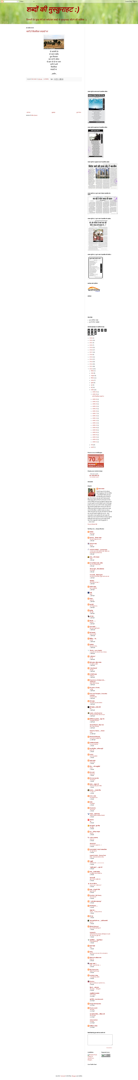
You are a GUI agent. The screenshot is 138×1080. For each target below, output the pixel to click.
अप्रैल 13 (94, 420)
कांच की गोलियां (93, 1015)
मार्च (92, 445)
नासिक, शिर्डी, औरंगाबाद (94, 683)
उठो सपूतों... (92, 827)
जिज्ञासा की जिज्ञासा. (95, 736)
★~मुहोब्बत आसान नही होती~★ (96, 873)
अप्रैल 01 (94, 442)
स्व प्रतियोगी (92, 803)
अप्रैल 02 (94, 439)
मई (91, 387)
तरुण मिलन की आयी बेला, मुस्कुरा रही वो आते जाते (99, 576)
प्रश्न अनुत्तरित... (93, 994)
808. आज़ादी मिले (93, 588)
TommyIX (62, 1076)
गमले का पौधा (92, 762)
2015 (91, 357)
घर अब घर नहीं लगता (94, 744)
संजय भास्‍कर (101, 488)
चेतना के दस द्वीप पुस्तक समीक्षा (96, 785)
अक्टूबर (93, 375)
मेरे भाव (91, 916)
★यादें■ (91, 689)
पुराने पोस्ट (78, 112)
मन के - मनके (93, 796)
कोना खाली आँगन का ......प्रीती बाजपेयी (98, 920)
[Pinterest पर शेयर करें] (62, 79)
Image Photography (95, 1003)
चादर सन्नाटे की (93, 897)
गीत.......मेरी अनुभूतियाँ (95, 766)
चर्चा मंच (92, 820)
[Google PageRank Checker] (105, 1056)
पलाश (91, 802)
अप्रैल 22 (94, 406)
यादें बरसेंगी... (92, 1009)
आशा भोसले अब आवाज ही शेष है (96, 702)
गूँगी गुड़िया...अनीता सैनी (95, 707)
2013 (91, 361)
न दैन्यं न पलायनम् (94, 837)
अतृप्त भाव (92, 600)
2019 (91, 347)
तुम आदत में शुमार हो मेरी (94, 628)
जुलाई (92, 382)
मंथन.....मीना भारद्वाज (94, 557)
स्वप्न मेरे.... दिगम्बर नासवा (95, 537)
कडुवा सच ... (93, 910)
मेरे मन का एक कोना (94, 778)
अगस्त (92, 380)
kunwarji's (93, 932)
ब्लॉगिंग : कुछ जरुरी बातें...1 (95, 965)
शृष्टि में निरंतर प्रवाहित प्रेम (95, 879)
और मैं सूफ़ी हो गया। (94, 606)
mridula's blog (94, 975)
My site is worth (94, 473)
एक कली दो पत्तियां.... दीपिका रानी (97, 1014)
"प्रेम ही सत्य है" (93, 668)
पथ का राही (92, 877)
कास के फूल (92, 533)
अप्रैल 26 (94, 399)
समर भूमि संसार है (93, 851)
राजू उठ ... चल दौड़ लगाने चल (96, 911)
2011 (91, 366)
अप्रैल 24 (94, 401)
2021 (91, 342)
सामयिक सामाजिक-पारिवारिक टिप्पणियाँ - (97, 815)
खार (90, 708)
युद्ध (90, 821)
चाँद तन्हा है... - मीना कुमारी (95, 989)
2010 (91, 369)
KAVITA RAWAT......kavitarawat (98, 549)
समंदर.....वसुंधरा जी (94, 784)
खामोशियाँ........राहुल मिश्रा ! (96, 940)
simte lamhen (94, 1020)
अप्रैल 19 (94, 411)
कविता (91, 594)
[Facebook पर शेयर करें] (61, 79)
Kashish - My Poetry (95, 895)
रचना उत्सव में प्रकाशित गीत (95, 738)
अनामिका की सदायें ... (94, 742)
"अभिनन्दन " (93, 656)
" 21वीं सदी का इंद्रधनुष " (96, 901)
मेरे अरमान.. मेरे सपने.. (95, 687)
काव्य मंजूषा (92, 946)
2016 (91, 354)
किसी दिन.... (92, 622)
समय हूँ (91, 545)
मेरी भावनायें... (93, 632)
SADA (91, 754)
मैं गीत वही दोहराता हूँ (94, 941)
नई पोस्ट (28, 112)
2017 (91, 352)
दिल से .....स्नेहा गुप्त (94, 987)
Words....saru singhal (96, 650)
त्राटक (91, 768)
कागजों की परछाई (93, 696)
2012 (91, 364)
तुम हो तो (91, 922)
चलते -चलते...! (93, 963)
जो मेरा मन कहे (93, 543)
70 (92, 459)
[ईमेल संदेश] (51, 79)
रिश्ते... (91, 947)
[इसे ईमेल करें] (55, 79)
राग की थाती (92, 570)
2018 (91, 350)
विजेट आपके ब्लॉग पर (109, 1047)
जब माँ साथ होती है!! (93, 756)
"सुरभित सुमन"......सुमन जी (96, 867)
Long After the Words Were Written (98, 652)
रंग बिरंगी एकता (93, 674)
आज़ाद (91, 732)
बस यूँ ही (91, 604)
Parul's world (93, 1008)
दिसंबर (92, 371)
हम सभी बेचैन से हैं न (94, 797)
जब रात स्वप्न (92, 809)
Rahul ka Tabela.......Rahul (97, 731)
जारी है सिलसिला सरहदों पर (37, 31)
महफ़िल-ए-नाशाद (93, 1026)
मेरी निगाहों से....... (94, 906)
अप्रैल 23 (94, 404)
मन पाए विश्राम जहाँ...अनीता (96, 563)
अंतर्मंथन (92, 644)
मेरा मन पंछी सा (93, 883)
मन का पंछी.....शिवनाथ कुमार (96, 575)
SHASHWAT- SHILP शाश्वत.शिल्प (98, 849)
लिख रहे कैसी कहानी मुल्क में (95, 928)
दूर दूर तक (92, 750)
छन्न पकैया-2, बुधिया (94, 664)
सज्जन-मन (92, 839)
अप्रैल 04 (94, 437)
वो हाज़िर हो (92, 675)
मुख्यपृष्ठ (53, 112)
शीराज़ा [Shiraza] (94, 926)
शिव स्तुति (91, 612)
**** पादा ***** (93, 791)
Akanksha (93, 808)
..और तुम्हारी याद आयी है (94, 977)
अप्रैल (92, 389)
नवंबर (92, 373)
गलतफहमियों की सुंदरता (94, 720)
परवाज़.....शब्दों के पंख (95, 814)
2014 (91, 359)
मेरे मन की (92, 772)
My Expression (94, 969)
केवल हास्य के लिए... (94, 646)
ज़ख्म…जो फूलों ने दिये (95, 889)
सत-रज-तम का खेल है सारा (95, 564)
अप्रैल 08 (94, 430)
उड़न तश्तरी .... (93, 626)
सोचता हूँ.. (92, 833)
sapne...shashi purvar (96, 713)
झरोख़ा (91, 610)
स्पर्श (91, 592)
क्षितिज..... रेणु (93, 638)
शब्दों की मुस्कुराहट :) (52, 9)
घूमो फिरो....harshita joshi (96, 999)
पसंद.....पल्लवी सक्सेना (95, 871)
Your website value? (94, 477)
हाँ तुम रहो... (92, 959)
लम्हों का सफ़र (93, 586)
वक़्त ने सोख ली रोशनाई (94, 726)
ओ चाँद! (91, 640)
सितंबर (92, 378)
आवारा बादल (92, 760)
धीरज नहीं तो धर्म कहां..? (94, 582)
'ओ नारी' (91, 658)
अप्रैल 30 (94, 392)
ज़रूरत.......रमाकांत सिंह (95, 790)
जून (92, 385)
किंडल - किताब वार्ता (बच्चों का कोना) (97, 857)
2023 (91, 338)
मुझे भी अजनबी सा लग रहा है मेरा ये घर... (98, 983)
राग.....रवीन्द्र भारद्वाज (95, 831)
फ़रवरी (92, 447)
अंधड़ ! (91, 598)
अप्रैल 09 (94, 427)
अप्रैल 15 (94, 415)
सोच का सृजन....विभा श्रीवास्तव (97, 569)
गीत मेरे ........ (93, 621)
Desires (92, 981)
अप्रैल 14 (94, 418)
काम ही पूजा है (92, 779)
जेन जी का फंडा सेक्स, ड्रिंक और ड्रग (97, 714)
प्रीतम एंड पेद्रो (93, 634)
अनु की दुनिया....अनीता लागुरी (96, 748)
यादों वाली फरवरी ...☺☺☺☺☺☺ (97, 862)
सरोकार (91, 532)
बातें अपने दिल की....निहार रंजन (97, 725)
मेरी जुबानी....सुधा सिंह (95, 825)
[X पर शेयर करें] (59, 79)
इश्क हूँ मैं (91, 669)
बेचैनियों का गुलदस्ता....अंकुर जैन (97, 719)
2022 (91, 340)
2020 (91, 345)
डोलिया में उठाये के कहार (94, 971)
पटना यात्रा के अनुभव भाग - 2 (95, 845)
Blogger (74, 1076)
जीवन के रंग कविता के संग (95, 957)
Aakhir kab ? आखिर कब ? (95, 885)
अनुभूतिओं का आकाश (94, 993)
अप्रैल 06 (94, 432)
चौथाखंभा (92, 581)
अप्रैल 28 (94, 394)
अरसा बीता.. (92, 1021)
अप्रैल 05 (94, 435)
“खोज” (91, 558)
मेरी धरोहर (92, 701)
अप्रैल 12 (94, 423)
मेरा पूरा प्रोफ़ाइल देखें (92, 524)
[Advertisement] (54, 96)
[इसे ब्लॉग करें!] (57, 79)
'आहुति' (91, 861)
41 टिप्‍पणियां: (46, 79)
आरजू (91, 952)
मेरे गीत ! (92, 616)
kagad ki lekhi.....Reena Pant (98, 855)
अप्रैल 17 (94, 413)
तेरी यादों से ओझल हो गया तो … (96, 539)
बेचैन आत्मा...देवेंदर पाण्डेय (95, 662)
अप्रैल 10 (94, 425)
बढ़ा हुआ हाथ (92, 774)
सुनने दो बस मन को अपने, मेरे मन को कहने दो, (99, 953)
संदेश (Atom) (34, 115)
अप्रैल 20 (94, 408)
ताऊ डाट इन (93, 843)
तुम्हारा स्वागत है (93, 891)
